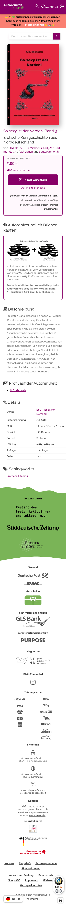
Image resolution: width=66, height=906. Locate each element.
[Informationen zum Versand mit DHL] (33, 584)
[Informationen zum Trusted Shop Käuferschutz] (33, 785)
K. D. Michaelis (33, 148)
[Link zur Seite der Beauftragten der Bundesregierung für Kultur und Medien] (33, 847)
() (47, 7)
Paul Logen (25, 151)
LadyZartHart (51, 148)
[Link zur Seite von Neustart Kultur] (33, 832)
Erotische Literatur (17, 476)
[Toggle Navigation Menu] (62, 7)
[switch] (59, 891)
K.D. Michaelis (18, 390)
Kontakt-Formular (37, 815)
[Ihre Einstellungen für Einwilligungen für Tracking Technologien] (60, 900)
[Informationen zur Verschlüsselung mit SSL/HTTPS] (33, 753)
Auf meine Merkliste (33, 187)
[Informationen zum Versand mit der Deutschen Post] (33, 576)
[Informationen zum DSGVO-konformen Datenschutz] (33, 769)
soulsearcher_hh (49, 151)
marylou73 (10, 151)
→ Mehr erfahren (33, 24)
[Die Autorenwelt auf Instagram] (33, 683)
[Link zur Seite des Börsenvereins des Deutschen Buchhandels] (33, 853)
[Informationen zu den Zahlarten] (20, 700)
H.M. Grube (16, 148)
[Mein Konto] (37, 7)
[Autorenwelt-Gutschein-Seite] (33, 604)
